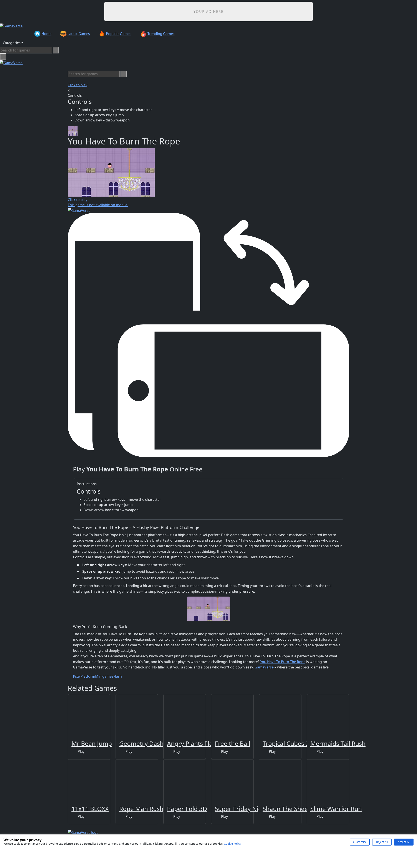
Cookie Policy (232, 844)
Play (80, 751)
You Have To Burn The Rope (282, 661)
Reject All (382, 842)
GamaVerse (264, 667)
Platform (88, 676)
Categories (12, 42)
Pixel (77, 676)
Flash (117, 676)
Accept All (404, 842)
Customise (360, 842)
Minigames (104, 676)
